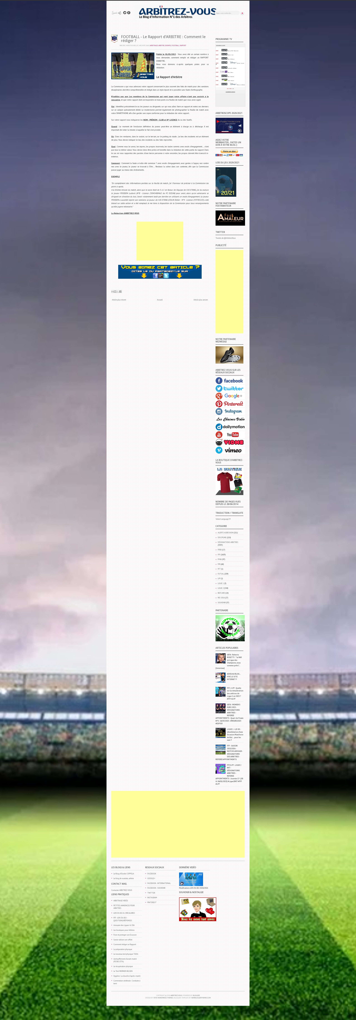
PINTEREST (151, 902)
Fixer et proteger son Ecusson (125, 935)
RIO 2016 (221, 598)
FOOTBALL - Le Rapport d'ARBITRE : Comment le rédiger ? (163, 38)
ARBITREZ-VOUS (176, 995)
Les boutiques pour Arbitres (124, 930)
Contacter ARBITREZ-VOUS (121, 890)
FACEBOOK (151, 873)
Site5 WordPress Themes (163, 998)
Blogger (196, 995)
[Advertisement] (160, 241)
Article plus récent (119, 300)
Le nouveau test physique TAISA (125, 954)
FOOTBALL (175, 45)
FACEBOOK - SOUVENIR (156, 888)
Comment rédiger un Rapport (124, 944)
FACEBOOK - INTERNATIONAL (159, 883)
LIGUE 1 (221, 583)
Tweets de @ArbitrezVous (226, 238)
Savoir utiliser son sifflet (122, 940)
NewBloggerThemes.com (201, 998)
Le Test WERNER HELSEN (123, 971)
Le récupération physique (123, 966)
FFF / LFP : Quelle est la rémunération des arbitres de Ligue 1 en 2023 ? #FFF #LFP (235, 693)
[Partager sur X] (117, 291)
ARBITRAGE (154, 45)
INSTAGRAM (152, 897)
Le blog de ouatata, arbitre (123, 878)
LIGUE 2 (221, 588)
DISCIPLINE (222, 537)
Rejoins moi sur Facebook (128, 12)
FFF (219, 554)
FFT (219, 569)
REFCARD (221, 593)
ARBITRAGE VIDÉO (120, 900)
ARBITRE (161, 45)
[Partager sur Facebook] (120, 291)
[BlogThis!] (115, 291)
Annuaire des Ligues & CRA (124, 925)
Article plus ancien (201, 300)
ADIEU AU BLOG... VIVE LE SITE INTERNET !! (234, 677)
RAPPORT (183, 45)
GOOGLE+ (151, 878)
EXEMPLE (168, 45)
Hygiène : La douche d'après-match (126, 976)
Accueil (160, 300)
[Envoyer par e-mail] (112, 291)
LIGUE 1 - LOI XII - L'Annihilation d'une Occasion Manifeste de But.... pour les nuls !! (235, 734)
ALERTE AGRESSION (225, 532)
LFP (219, 578)
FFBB (220, 550)
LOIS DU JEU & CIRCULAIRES (124, 913)
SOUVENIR (222, 602)
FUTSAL (221, 574)
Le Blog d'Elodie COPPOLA (123, 873)
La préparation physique (122, 949)
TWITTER (151, 893)
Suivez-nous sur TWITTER (124, 12)
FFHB (220, 559)
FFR (219, 564)
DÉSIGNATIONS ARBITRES (228, 542)
